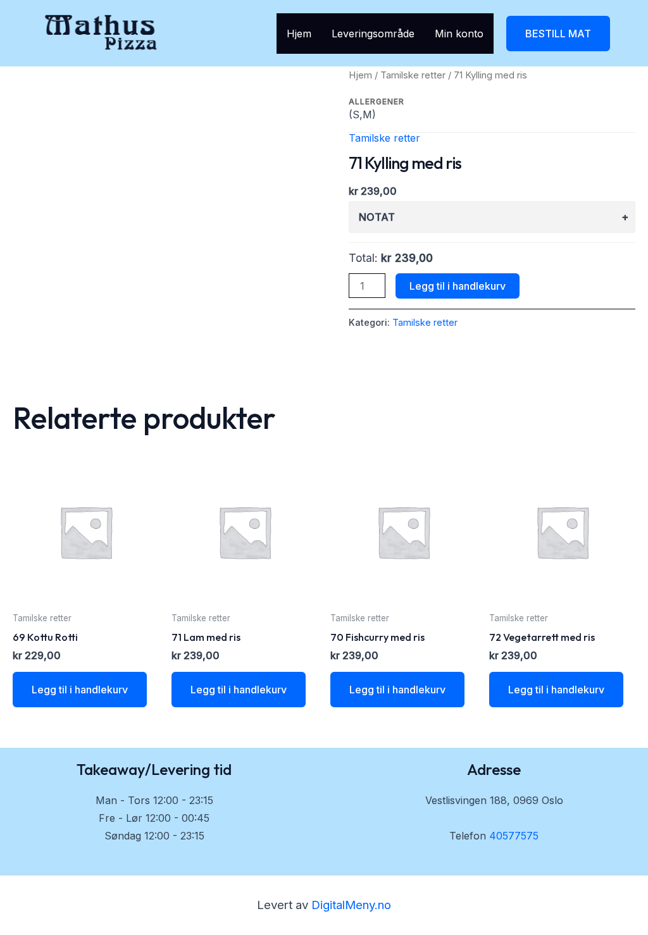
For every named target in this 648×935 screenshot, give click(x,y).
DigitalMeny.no (351, 905)
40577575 (514, 835)
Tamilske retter (413, 75)
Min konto (459, 33)
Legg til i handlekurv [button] (80, 689)
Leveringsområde (373, 33)
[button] (558, 33)
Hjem (299, 33)
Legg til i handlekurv (457, 286)
